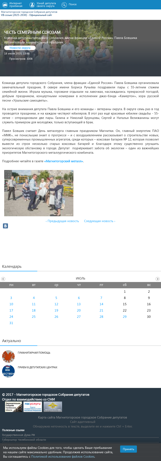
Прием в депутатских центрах (37, 367)
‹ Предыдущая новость (62, 221)
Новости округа (20, 47)
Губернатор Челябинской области (24, 439)
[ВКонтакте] (5, 225)
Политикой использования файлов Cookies (62, 456)
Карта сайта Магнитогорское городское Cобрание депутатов (82, 417)
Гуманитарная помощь (34, 352)
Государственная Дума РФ (18, 435)
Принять (128, 449)
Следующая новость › (99, 221)
